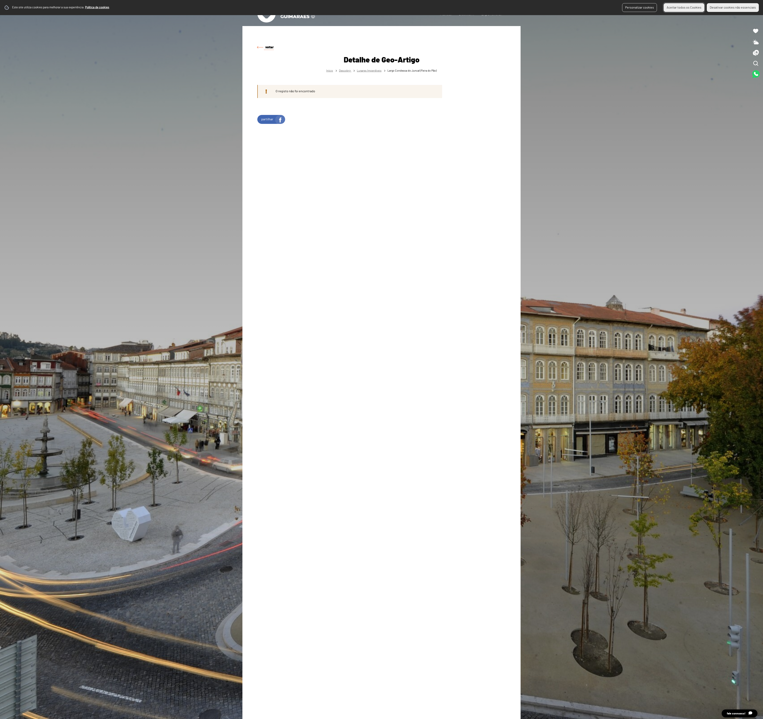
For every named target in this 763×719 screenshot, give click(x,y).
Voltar (269, 47)
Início (329, 70)
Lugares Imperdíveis (369, 70)
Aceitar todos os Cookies (684, 7)
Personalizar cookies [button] (639, 7)
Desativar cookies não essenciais (733, 7)
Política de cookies (97, 7)
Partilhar (267, 119)
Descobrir (345, 70)
